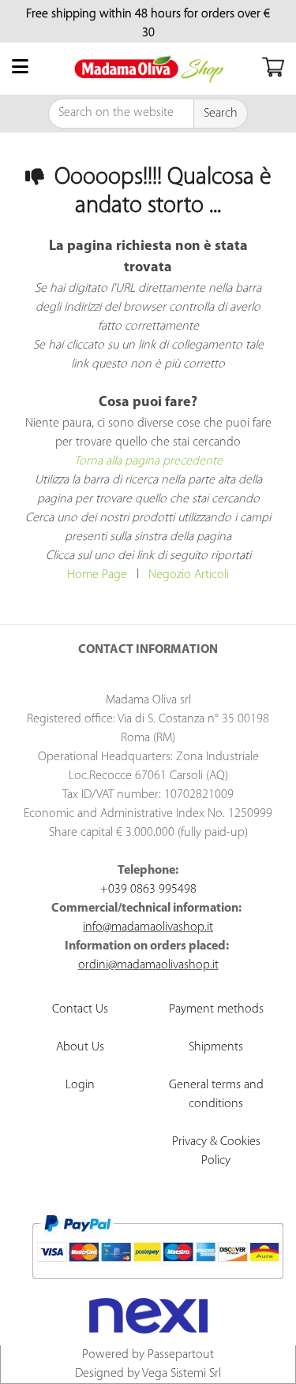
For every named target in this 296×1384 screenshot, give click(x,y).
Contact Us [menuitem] (80, 1009)
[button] (221, 114)
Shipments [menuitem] (216, 1047)
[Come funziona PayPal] (157, 1246)
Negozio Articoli (188, 575)
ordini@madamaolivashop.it (148, 965)
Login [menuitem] (80, 1085)
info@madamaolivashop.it (148, 927)
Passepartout (181, 1355)
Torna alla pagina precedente (148, 461)
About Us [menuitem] (80, 1047)
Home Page (97, 575)
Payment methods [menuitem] (216, 1009)
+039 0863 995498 (148, 889)
